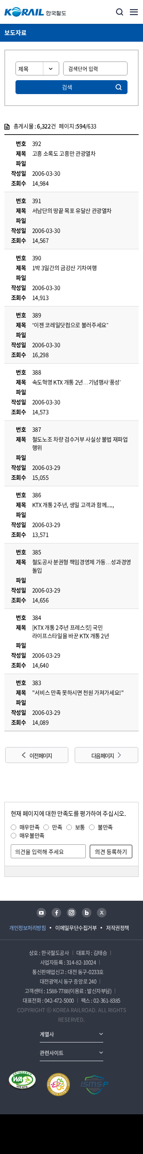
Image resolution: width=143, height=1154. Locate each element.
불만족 (105, 827)
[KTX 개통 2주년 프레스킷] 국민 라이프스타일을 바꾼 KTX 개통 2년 (70, 631)
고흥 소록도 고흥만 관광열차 (64, 153)
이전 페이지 (40, 755)
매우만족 (29, 827)
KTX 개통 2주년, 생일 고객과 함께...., (73, 505)
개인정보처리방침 (27, 927)
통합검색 (119, 11)
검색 (67, 87)
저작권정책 (117, 927)
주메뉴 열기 (134, 11)
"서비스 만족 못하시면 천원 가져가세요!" (78, 692)
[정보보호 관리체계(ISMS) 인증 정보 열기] (94, 1084)
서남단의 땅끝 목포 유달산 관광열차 (72, 210)
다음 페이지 (102, 755)
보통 (80, 827)
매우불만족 (31, 835)
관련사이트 (52, 1052)
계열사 (47, 1034)
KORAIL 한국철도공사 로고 (35, 12)
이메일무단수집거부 (76, 927)
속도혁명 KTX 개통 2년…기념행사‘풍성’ (76, 382)
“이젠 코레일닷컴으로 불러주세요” (70, 325)
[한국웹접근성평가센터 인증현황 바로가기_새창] (22, 1084)
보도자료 (15, 32)
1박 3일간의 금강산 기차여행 (64, 268)
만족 (57, 827)
